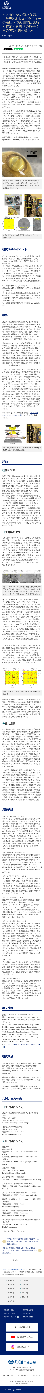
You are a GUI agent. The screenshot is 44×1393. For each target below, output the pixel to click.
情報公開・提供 (9, 1310)
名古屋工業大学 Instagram (24, 1347)
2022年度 (11, 1289)
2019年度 (25, 1293)
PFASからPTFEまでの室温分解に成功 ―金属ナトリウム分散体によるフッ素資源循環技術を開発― (23, 1241)
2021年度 (25, 1289)
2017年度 (25, 1297)
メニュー (7, 1390)
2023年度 (25, 1285)
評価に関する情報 (9, 1313)
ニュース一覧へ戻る (11, 1260)
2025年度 (25, 1280)
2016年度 (11, 1301)
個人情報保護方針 (23, 1375)
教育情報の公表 (28, 1310)
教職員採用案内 (28, 1317)
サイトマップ (37, 1375)
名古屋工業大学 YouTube (25, 1337)
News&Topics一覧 (16, 1269)
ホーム (4, 1269)
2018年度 (11, 1297)
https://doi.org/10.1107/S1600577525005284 (23, 1044)
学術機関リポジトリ (10, 1317)
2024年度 (11, 1285)
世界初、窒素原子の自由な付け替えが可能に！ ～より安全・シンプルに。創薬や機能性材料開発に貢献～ (19, 1250)
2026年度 (11, 1280)
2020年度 (11, 1293)
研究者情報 (26, 1313)
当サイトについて (8, 1375)
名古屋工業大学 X (24, 1327)
